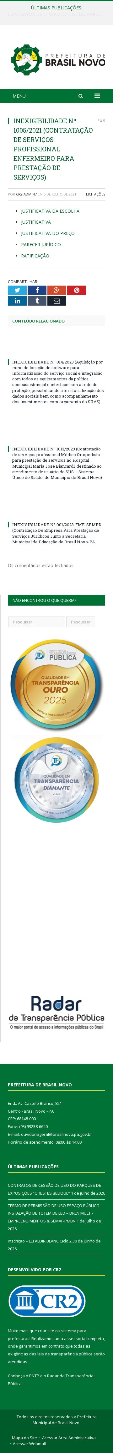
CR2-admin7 (26, 194)
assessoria (74, 1338)
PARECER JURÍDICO (41, 244)
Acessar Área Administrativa (69, 1437)
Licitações (95, 194)
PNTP (34, 1376)
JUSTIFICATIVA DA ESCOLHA (50, 211)
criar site (46, 1331)
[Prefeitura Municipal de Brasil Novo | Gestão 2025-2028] (58, 58)
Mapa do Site (24, 1437)
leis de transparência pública (65, 1354)
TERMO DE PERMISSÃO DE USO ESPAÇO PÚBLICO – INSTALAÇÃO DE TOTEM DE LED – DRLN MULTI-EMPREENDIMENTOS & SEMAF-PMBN (58, 14)
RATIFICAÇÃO (35, 256)
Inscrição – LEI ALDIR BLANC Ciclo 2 (40, 1241)
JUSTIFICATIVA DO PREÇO (48, 233)
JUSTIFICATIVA (36, 222)
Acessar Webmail (29, 1443)
